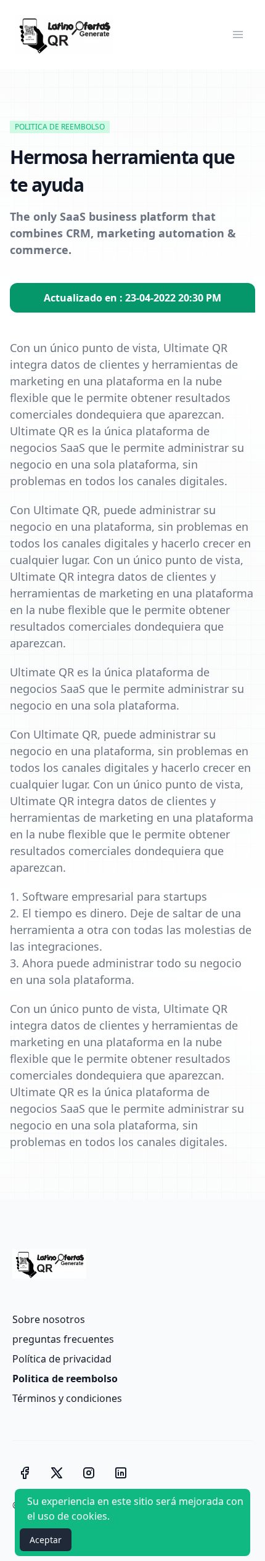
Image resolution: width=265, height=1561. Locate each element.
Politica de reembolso (65, 1378)
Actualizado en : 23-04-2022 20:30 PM (132, 298)
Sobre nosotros (48, 1319)
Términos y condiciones (67, 1398)
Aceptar (46, 1540)
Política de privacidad (62, 1359)
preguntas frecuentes (63, 1339)
